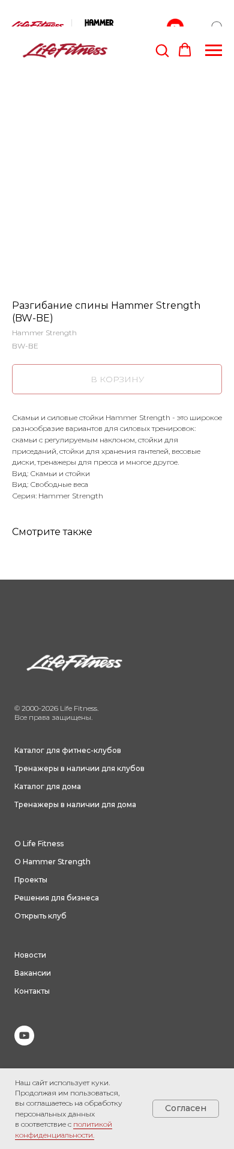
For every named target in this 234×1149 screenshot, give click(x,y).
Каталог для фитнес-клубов (67, 750)
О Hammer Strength (52, 861)
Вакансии (32, 972)
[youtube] (24, 1042)
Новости (30, 954)
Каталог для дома (47, 786)
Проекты (30, 879)
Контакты (32, 991)
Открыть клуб (40, 915)
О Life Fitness (39, 843)
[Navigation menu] (213, 51)
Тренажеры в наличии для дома (75, 804)
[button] (162, 50)
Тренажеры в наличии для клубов (79, 768)
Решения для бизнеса (56, 897)
